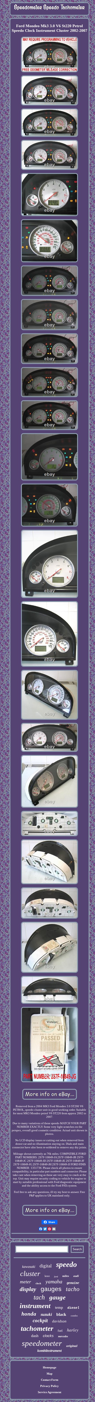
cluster (30, 1274)
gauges (51, 1289)
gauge (57, 1297)
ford (56, 1276)
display (28, 1289)
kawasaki (28, 1267)
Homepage (49, 1367)
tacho (73, 1289)
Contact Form (49, 1379)
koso (47, 1276)
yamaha (54, 1281)
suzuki (46, 1314)
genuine (73, 1283)
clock (38, 1283)
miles (65, 1276)
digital (46, 1266)
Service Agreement (49, 1392)
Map (49, 1373)
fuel (60, 1330)
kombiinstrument (49, 1350)
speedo (66, 1264)
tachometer (37, 1328)
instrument (35, 1306)
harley (72, 1330)
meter (25, 1281)
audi (76, 1276)
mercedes (63, 1336)
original (71, 1346)
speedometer (42, 1343)
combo (74, 1315)
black (61, 1314)
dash (34, 1335)
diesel (73, 1308)
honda (28, 1314)
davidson (59, 1321)
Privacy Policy (49, 1386)
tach (39, 1297)
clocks (48, 1336)
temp (59, 1307)
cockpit (40, 1320)
